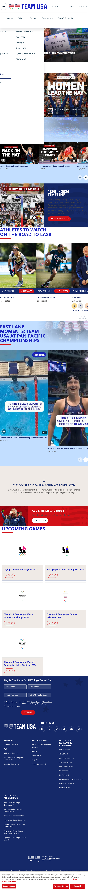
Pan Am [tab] (33, 18)
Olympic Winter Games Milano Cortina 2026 (15, 825)
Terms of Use (47, 702)
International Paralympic (16, 810)
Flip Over (27, 291)
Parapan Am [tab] (47, 18)
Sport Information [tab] (66, 18)
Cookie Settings (9, 886)
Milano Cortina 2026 (24, 31)
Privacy (42, 704)
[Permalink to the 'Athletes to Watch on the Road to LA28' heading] (53, 234)
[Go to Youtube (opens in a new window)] (71, 729)
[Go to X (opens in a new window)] (49, 729)
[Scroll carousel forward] (85, 177)
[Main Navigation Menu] (3, 6)
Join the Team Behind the (42, 746)
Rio (21, 59)
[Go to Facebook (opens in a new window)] (42, 729)
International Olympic (16, 803)
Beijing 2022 (21, 42)
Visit (72, 6)
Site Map (77, 871)
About (63, 754)
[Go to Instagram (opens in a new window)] (57, 729)
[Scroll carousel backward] (80, 177)
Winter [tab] (21, 18)
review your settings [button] (51, 490)
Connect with (39, 764)
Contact (64, 788)
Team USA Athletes (11, 745)
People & (66, 758)
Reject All (77, 886)
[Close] (84, 875)
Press (66, 766)
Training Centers (65, 762)
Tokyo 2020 (21, 48)
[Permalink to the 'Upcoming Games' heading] (46, 528)
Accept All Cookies (61, 886)
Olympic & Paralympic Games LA (16, 838)
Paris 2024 (20, 37)
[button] (67, 111)
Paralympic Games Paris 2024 (15, 820)
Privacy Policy (35, 702)
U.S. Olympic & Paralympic (16, 758)
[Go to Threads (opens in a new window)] (79, 729)
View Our (60, 218)
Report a (11, 764)
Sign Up (28, 712)
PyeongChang (26, 53)
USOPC (66, 783)
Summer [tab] (9, 18)
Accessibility (10, 871)
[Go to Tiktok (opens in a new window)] (64, 729)
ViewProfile (8, 291)
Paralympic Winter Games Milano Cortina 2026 (13, 832)
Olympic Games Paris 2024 (14, 816)
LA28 (53, 6)
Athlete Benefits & (71, 779)
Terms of (10, 706)
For (64, 775)
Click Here (39, 520)
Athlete (11, 753)
